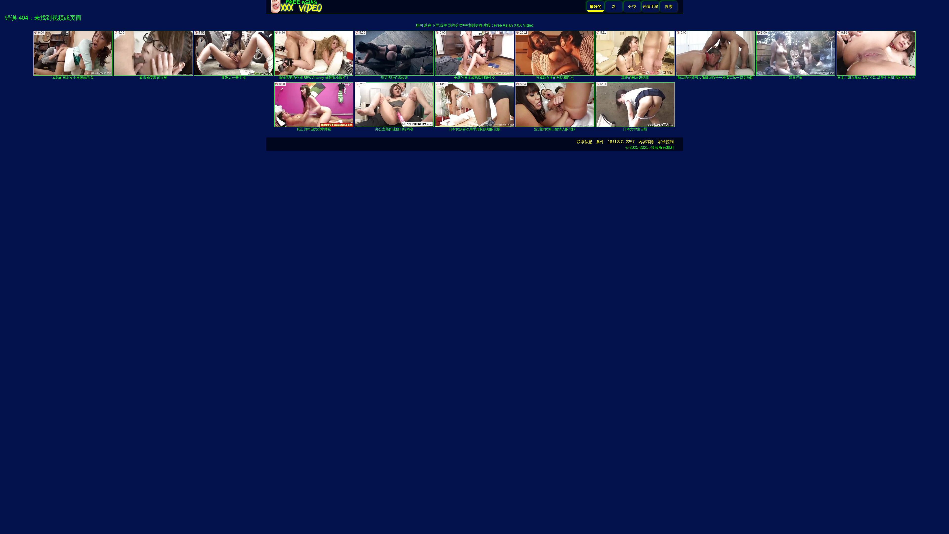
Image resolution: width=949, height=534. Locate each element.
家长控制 (666, 142)
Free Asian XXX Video (513, 25)
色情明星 (650, 6)
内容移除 (646, 142)
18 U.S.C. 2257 (621, 142)
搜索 (669, 6)
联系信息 (584, 142)
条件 (600, 142)
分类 (632, 6)
